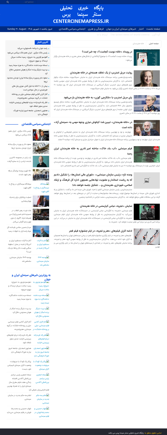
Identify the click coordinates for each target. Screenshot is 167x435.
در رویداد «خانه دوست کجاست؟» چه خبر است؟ (107, 52)
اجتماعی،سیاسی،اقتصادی (72, 29)
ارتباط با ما (102, 35)
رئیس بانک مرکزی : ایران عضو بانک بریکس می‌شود (27, 52)
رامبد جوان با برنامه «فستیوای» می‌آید (32, 48)
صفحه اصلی (154, 43)
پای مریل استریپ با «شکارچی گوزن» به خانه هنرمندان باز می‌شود (98, 97)
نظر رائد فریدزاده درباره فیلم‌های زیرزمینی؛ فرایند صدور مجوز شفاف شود (19, 338)
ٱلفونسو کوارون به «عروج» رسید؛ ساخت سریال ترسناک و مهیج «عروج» (19, 286)
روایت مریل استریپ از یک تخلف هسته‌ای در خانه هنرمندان (101, 73)
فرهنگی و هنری (96, 29)
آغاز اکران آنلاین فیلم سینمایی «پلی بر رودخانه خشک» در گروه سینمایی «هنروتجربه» (19, 325)
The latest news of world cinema (129, 35)
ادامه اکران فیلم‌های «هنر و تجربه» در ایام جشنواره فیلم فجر (100, 231)
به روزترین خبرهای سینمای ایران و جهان (31, 277)
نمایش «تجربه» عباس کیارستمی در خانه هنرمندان (106, 206)
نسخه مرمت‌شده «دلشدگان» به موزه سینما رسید (28, 65)
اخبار (141, 29)
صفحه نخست (153, 29)
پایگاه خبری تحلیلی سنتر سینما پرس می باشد (126, 433)
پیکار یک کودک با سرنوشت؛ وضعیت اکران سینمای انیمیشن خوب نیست (19, 365)
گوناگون (156, 35)
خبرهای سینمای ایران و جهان (121, 29)
